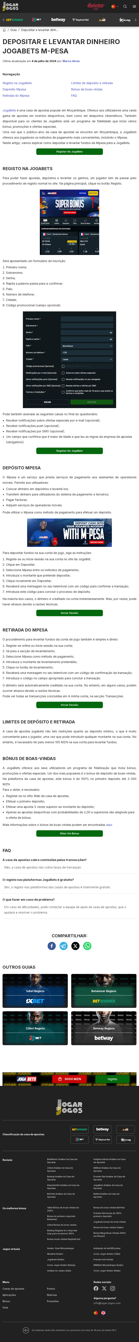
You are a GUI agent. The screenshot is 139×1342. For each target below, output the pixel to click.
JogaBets (9, 110)
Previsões (53, 1301)
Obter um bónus (69, 833)
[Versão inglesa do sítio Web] (103, 1313)
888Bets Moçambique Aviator (108, 1265)
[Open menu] (134, 6)
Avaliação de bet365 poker (107, 1248)
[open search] (125, 6)
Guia (13, 30)
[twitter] (77, 946)
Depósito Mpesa (14, 89)
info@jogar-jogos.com (107, 1303)
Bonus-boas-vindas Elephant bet (63, 1239)
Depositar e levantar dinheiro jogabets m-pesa (40, 30)
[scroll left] (135, 19)
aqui (109, 825)
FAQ (74, 95)
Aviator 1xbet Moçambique (60, 1248)
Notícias (52, 1294)
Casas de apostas (13, 1288)
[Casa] (4, 30)
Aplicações (9, 1294)
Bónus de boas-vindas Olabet (108, 1227)
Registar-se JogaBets (69, 151)
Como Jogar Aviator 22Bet (106, 1254)
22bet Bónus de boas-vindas (61, 1225)
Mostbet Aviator (55, 1254)
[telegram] (65, 946)
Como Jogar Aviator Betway (61, 1265)
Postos (51, 1288)
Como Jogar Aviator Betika (106, 1270)
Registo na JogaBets (17, 83)
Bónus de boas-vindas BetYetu (109, 1207)
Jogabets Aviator (55, 1259)
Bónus (6, 1301)
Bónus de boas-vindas (87, 89)
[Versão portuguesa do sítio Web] (96, 1313)
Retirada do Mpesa (16, 95)
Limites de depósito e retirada (92, 83)
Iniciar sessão (69, 612)
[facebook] (53, 946)
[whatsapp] (87, 946)
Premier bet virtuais (103, 1259)
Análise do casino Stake (59, 1270)
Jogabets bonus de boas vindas (109, 1222)
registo (112, 1079)
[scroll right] (3, 19)
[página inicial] (11, 6)
